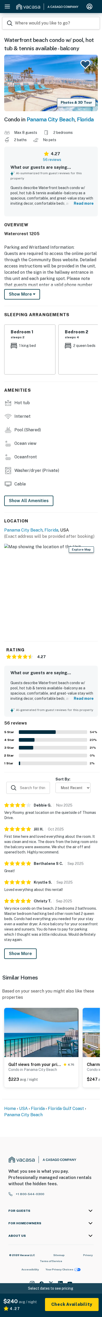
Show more (21, 294)
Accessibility (30, 1269)
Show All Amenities (29, 500)
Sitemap (59, 1255)
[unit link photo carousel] (41, 1032)
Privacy (88, 1255)
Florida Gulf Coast (66, 1108)
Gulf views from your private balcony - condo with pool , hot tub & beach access (34, 1064)
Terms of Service (51, 1261)
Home (10, 1108)
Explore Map (81, 549)
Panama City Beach (51, 119)
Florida (85, 119)
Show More (20, 953)
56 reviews (52, 160)
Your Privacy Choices (59, 1269)
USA (23, 1108)
